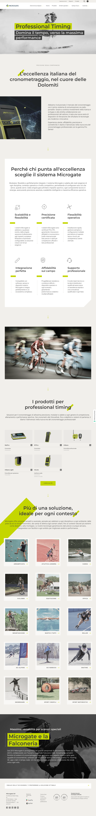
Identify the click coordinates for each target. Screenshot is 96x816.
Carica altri (48, 483)
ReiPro (7, 445)
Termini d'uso (43, 794)
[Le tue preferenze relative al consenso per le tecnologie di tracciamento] (94, 416)
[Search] (84, 1)
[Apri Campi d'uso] (79, 6)
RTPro (36, 445)
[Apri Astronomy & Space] (42, 6)
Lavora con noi (63, 1)
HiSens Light (9, 470)
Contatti (77, 1)
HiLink (36, 470)
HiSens (66, 445)
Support (71, 1)
